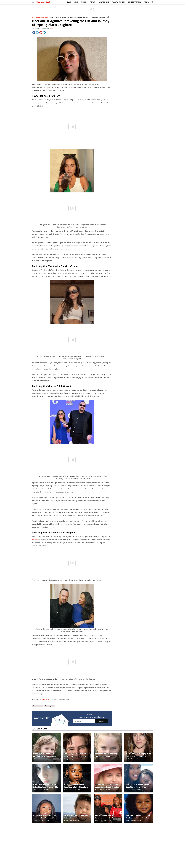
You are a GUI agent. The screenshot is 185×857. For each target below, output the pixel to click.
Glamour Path (43, 2)
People (146, 2)
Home (69, 2)
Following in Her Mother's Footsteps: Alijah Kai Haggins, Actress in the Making (75, 787)
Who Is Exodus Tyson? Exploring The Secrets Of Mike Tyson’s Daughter (138, 817)
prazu (51, 28)
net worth (35, 540)
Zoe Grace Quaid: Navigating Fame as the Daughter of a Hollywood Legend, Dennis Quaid (107, 756)
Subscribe (101, 721)
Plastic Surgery (118, 2)
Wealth (93, 2)
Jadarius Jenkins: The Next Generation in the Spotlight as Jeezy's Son (106, 817)
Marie (35, 759)
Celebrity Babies (134, 2)
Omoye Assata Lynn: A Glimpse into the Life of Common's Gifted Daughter (45, 817)
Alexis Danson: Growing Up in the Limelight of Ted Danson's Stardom (138, 756)
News (76, 2)
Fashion (84, 2)
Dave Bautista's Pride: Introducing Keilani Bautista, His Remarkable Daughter (46, 787)
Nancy (66, 759)
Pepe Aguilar (49, 706)
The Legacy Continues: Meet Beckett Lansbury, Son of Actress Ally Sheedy (76, 756)
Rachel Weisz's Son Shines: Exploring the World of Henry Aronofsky (44, 756)
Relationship (104, 2)
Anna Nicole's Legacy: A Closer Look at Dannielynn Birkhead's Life (107, 787)
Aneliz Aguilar (37, 706)
